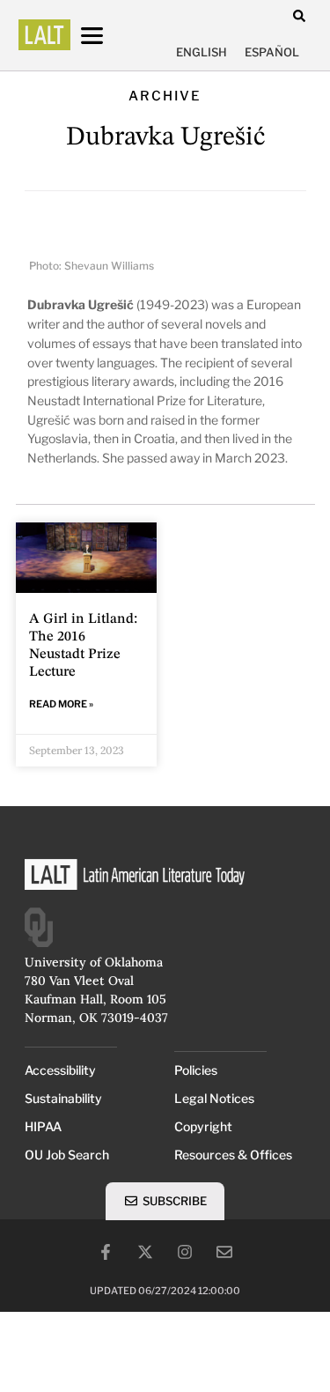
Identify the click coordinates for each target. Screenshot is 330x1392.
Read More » (61, 704)
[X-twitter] (145, 1252)
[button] (299, 15)
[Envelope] (224, 1252)
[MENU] (108, 36)
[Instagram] (185, 1252)
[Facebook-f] (105, 1252)
